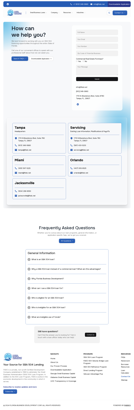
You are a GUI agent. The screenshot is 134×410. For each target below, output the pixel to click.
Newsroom (125, 361)
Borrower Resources (125, 365)
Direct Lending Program (92, 370)
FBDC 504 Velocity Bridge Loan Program (95, 362)
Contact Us (90, 335)
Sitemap (124, 380)
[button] (38, 12)
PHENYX (127, 405)
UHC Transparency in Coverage (63, 381)
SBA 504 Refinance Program (95, 367)
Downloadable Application (60, 370)
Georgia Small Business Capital (62, 373)
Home (52, 358)
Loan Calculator (125, 371)
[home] (14, 13)
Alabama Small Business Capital (63, 377)
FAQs (123, 357)
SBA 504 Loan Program (93, 357)
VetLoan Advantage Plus (93, 374)
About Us (54, 362)
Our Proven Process (58, 366)
